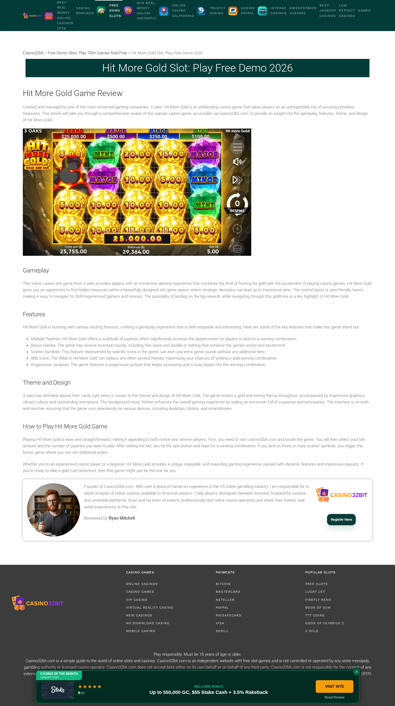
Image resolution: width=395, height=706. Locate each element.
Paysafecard (229, 615)
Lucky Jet (315, 592)
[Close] (356, 672)
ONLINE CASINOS (142, 584)
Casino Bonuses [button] (85, 10)
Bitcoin (223, 584)
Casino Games (140, 592)
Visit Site (334, 686)
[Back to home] (33, 15)
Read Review (334, 697)
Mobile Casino (140, 631)
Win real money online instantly (146, 10)
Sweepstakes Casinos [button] (303, 10)
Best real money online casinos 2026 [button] (65, 15)
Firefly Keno (318, 600)
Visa (220, 623)
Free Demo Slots (115, 10)
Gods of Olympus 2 (324, 623)
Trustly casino (217, 10)
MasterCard (228, 592)
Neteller (225, 600)
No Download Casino (148, 623)
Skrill (222, 631)
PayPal (222, 607)
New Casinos (139, 615)
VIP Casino (137, 600)
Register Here (341, 519)
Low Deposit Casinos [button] (347, 10)
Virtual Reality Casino (149, 607)
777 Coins (315, 615)
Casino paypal (248, 10)
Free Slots (316, 584)
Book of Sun (318, 607)
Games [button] (364, 10)
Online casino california (183, 10)
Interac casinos (279, 10)
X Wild (311, 631)
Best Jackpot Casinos (327, 10)
